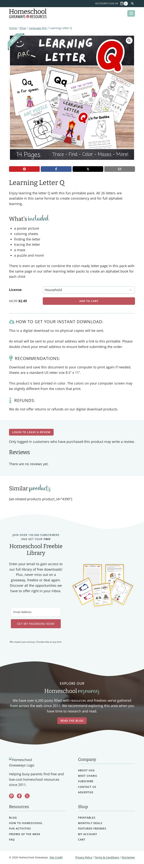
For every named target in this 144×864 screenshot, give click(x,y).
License (15, 289)
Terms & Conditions (106, 857)
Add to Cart (88, 301)
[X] (88, 169)
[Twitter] (27, 795)
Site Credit (56, 857)
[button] (129, 40)
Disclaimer (128, 857)
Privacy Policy (83, 857)
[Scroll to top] (131, 852)
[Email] (119, 169)
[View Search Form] (132, 3)
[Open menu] (131, 13)
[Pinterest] (24, 169)
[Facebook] (56, 169)
